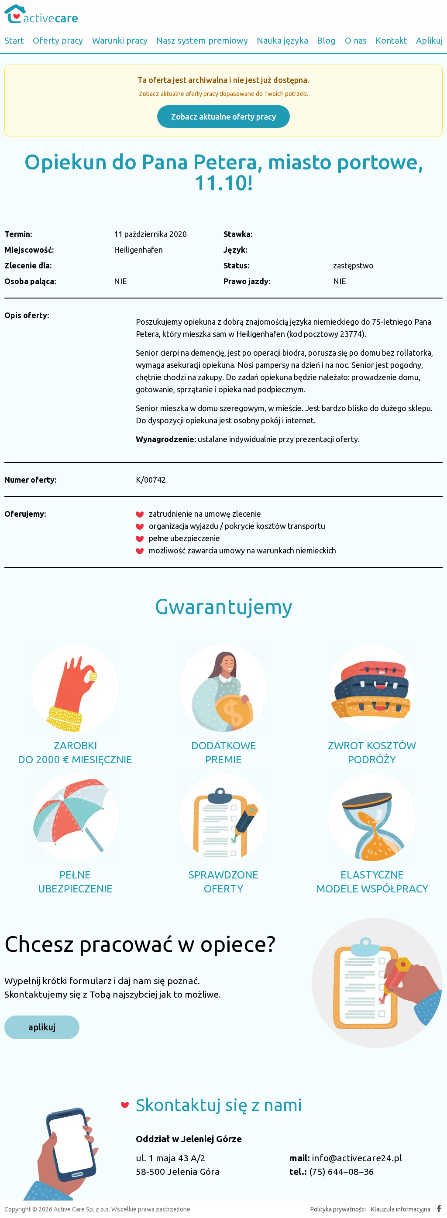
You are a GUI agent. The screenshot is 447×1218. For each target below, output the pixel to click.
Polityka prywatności (338, 1209)
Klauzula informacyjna (400, 1209)
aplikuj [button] (41, 1027)
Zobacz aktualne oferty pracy (223, 116)
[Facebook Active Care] (439, 1209)
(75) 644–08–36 (341, 1171)
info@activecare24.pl (357, 1158)
